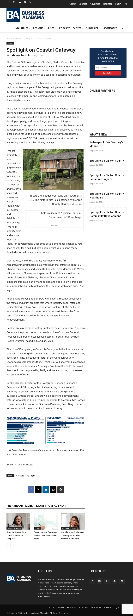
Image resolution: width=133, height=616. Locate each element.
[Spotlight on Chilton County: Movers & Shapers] (18, 521)
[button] (123, 28)
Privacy (107, 607)
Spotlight (31, 476)
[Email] (53, 489)
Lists (51, 28)
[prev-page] (8, 545)
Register (107, 3)
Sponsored (110, 28)
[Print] (60, 489)
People (18, 38)
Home (9, 38)
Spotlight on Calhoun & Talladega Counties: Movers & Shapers (72, 535)
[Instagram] (14, 2)
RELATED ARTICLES (19, 505)
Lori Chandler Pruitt (20, 55)
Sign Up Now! (108, 73)
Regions (38, 28)
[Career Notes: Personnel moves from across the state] (46, 521)
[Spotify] (25, 2)
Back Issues (96, 607)
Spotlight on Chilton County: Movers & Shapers (16, 535)
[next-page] (14, 545)
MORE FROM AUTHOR (51, 505)
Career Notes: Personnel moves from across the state (45, 535)
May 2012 (20, 476)
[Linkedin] (19, 2)
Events (77, 28)
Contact (83, 3)
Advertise (95, 3)
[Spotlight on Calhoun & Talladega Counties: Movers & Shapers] (73, 521)
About (72, 3)
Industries (21, 28)
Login (118, 3)
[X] (30, 2)
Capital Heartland (14, 528)
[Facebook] (8, 2)
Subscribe (92, 28)
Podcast (64, 28)
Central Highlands (69, 528)
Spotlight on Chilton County (107, 160)
